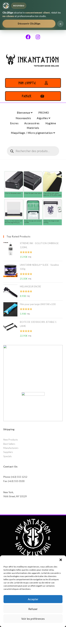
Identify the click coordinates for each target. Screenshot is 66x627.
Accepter (33, 599)
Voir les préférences (33, 618)
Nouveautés (23, 118)
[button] (60, 560)
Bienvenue (24, 112)
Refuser (33, 609)
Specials (7, 456)
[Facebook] (28, 37)
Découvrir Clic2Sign (29, 23)
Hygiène (50, 123)
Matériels (33, 127)
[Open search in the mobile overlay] (33, 151)
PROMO (43, 112)
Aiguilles (43, 118)
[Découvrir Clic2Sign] (6, 5)
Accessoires (32, 123)
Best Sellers (9, 443)
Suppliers (8, 452)
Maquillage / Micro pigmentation (32, 132)
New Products (10, 439)
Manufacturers (10, 448)
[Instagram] (38, 37)
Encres (14, 123)
